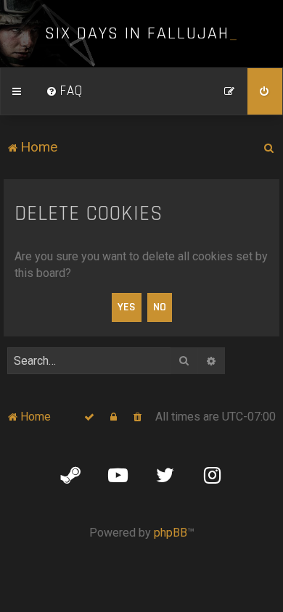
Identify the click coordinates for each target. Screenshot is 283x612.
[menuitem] (65, 91)
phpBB (170, 532)
